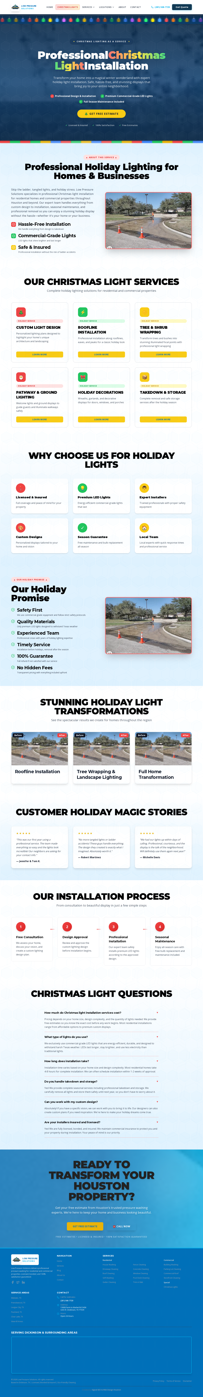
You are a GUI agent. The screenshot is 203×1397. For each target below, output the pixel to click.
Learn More (39, 354)
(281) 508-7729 (66, 1300)
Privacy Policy (158, 1381)
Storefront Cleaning (172, 1278)
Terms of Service (174, 1381)
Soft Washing (108, 1278)
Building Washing (171, 1264)
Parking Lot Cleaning (172, 1269)
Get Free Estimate (101, 114)
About (122, 7)
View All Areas (17, 1321)
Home (50, 7)
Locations (105, 7)
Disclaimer (187, 1381)
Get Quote (182, 7)
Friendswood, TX (18, 1302)
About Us (61, 1275)
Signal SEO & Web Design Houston (106, 1390)
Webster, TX (16, 1298)
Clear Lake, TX (17, 1316)
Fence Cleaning (139, 1264)
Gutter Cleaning (109, 1282)
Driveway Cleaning (110, 1269)
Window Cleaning (140, 1273)
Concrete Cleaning (141, 1269)
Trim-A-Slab (138, 1282)
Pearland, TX (16, 1312)
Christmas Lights (67, 7)
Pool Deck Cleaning (141, 1278)
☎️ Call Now (121, 1226)
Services (87, 7)
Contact (135, 7)
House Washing (109, 1264)
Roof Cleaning (108, 1273)
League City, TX (17, 1307)
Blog (59, 1270)
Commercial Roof (171, 1273)
